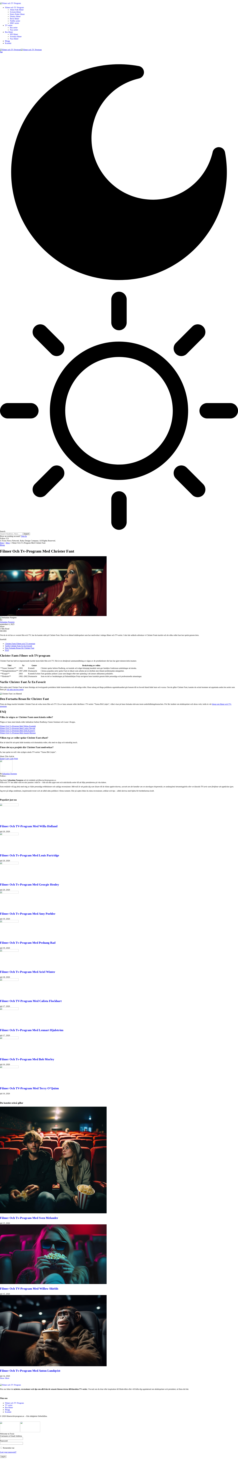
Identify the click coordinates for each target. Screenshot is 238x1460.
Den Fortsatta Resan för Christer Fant (19, 648)
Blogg (2, 545)
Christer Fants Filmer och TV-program (20, 644)
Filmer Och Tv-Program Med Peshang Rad (27, 942)
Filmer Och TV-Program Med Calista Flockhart (31, 1001)
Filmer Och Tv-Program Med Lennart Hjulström (31, 1030)
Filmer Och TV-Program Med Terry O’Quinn (29, 1088)
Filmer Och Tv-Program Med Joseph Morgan (18, 733)
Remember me (8, 1448)
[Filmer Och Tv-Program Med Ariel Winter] (9, 951)
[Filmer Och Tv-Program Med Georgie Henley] (9, 864)
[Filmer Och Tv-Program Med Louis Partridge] (9, 834)
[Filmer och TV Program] (21, 50)
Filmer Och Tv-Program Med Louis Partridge (29, 855)
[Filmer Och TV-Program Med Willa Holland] (9, 805)
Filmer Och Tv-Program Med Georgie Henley (29, 884)
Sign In (24, 536)
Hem (2, 543)
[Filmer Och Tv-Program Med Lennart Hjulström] (9, 1009)
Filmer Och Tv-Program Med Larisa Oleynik (17, 728)
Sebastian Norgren (7, 622)
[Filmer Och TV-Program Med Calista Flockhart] (9, 980)
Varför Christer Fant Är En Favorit (18, 646)
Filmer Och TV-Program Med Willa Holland (28, 826)
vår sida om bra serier (15, 689)
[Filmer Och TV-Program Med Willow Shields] (53, 1283)
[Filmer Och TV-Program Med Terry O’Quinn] (9, 1067)
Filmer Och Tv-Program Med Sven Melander (29, 1218)
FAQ (7, 650)
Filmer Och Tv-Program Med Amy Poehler (28, 913)
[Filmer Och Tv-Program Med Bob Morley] (9, 1038)
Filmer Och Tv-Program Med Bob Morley (27, 1059)
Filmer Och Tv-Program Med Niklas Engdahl (18, 726)
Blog (8, 543)
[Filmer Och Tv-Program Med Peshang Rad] (9, 922)
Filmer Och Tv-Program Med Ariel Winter (27, 971)
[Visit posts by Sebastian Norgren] (6, 771)
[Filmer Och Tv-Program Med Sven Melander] (53, 1213)
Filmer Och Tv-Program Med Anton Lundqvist (30, 1370)
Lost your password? (8, 1452)
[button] (1, 52)
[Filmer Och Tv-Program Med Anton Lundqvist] (53, 1366)
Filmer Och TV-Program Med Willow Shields (29, 1288)
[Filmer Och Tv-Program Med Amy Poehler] (9, 893)
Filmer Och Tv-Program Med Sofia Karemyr (17, 731)
